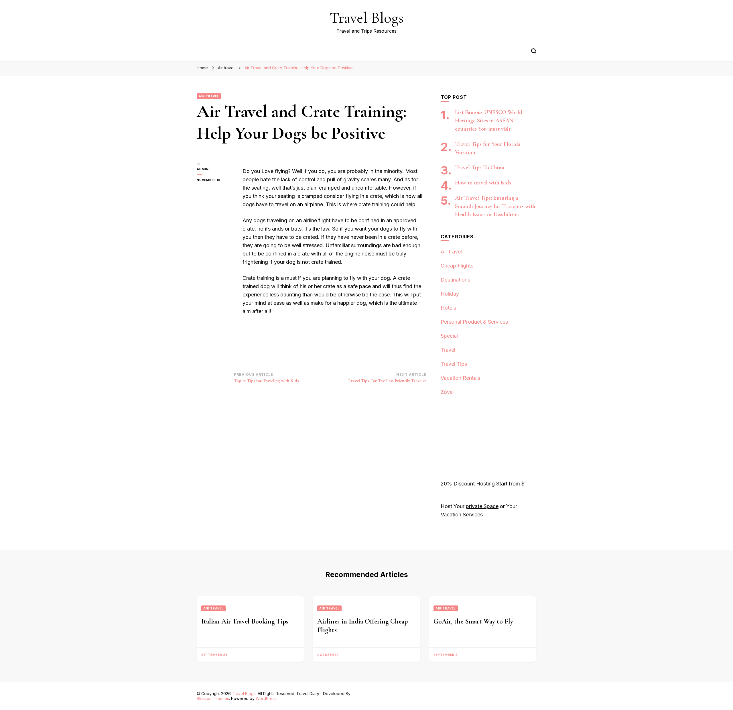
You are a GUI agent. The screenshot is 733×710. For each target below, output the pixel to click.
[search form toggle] (533, 51)
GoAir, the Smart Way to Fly (473, 621)
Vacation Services (462, 515)
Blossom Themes (213, 698)
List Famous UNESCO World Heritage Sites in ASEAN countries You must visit (488, 120)
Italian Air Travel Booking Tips (244, 621)
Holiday (450, 294)
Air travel (209, 96)
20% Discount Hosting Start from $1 (484, 484)
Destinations (455, 280)
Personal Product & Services (474, 322)
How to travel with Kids (483, 182)
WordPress (266, 698)
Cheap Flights (457, 266)
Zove (447, 392)
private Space (482, 506)
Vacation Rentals (460, 378)
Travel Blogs (367, 17)
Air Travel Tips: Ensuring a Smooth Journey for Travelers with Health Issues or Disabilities (495, 206)
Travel (448, 350)
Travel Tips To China (479, 167)
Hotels (448, 308)
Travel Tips (454, 364)
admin (203, 169)
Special (449, 336)
